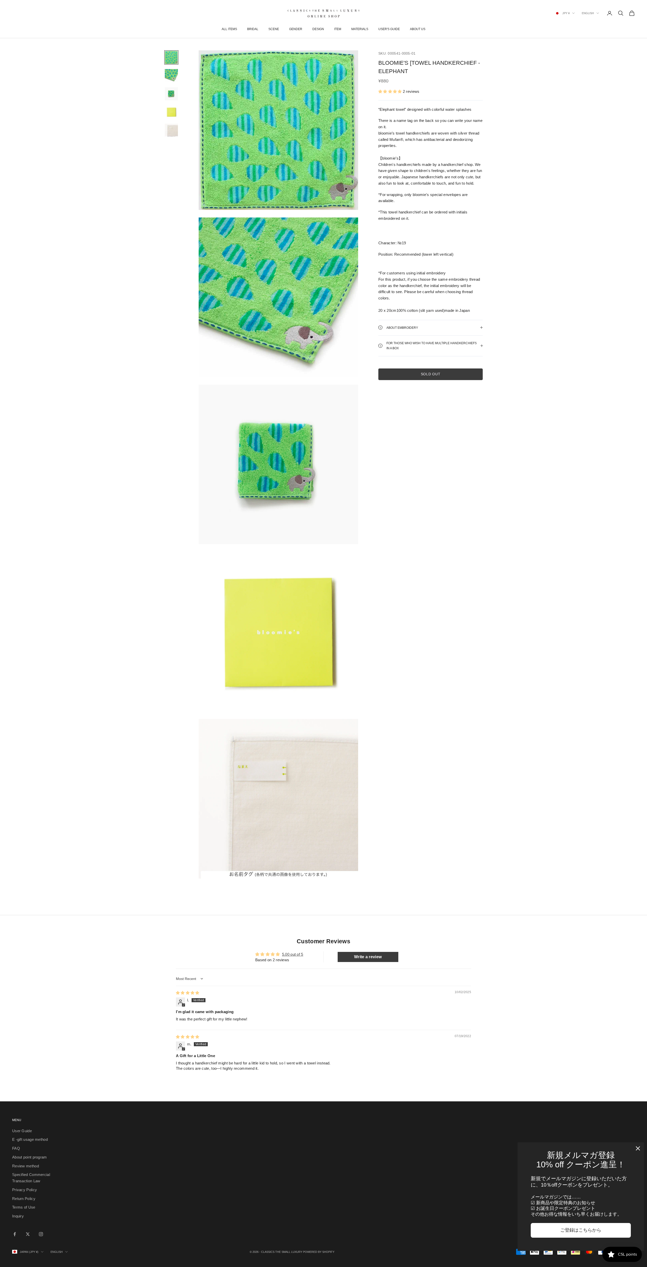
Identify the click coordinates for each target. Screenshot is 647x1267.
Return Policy (23, 1198)
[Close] (638, 1148)
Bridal (252, 29)
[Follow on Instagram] (40, 1234)
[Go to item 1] (171, 57)
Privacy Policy (24, 1190)
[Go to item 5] (171, 130)
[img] (187, 993)
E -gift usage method (30, 1139)
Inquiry (18, 1216)
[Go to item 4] (171, 112)
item (337, 29)
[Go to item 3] (171, 94)
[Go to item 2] (171, 76)
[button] (390, 91)
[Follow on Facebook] (14, 1234)
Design (318, 29)
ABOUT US (417, 29)
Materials (359, 29)
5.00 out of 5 (292, 954)
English (588, 13)
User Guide (22, 1131)
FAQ (16, 1148)
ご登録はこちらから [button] (580, 1230)
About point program (29, 1157)
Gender (295, 29)
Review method (25, 1166)
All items (229, 29)
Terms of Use (23, 1207)
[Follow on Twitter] (27, 1234)
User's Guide (389, 29)
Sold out (431, 374)
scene (273, 29)
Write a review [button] (368, 957)
